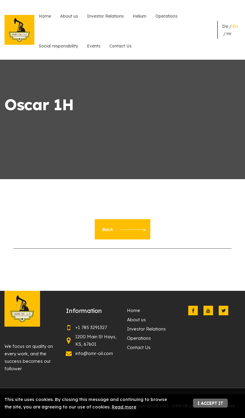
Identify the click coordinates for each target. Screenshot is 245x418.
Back (107, 229)
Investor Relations (105, 16)
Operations (166, 16)
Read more (124, 407)
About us (69, 16)
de (225, 26)
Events (93, 46)
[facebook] (193, 310)
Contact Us (120, 46)
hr (229, 33)
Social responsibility (58, 46)
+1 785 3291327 (91, 327)
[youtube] (208, 310)
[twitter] (223, 310)
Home (45, 16)
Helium (139, 16)
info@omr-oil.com (94, 353)
